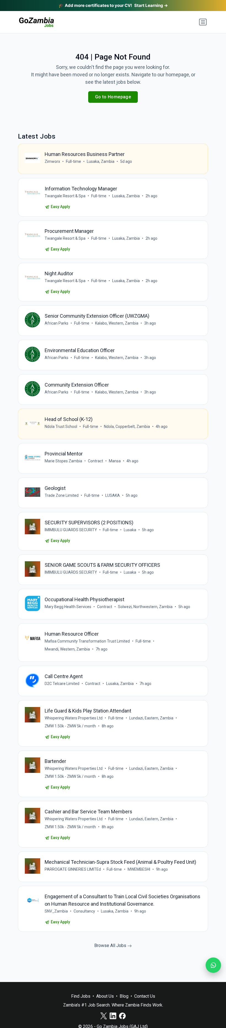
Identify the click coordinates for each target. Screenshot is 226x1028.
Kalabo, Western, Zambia (116, 323)
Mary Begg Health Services (68, 607)
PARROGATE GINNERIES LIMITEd (73, 869)
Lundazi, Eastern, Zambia (151, 718)
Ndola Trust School (61, 426)
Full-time (73, 161)
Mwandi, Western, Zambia (67, 649)
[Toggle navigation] (203, 22)
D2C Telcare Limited (62, 683)
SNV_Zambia (56, 911)
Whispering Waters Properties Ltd (74, 718)
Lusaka (130, 530)
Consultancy (84, 911)
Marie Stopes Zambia (63, 461)
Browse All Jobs (110, 945)
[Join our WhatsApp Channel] (213, 965)
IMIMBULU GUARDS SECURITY (71, 530)
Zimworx (52, 161)
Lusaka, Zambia (100, 161)
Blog (124, 996)
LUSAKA (112, 495)
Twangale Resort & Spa (65, 196)
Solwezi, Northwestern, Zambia (145, 607)
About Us (105, 996)
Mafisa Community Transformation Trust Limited (87, 641)
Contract (95, 461)
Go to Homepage (113, 96)
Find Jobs (80, 996)
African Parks (56, 323)
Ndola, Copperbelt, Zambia (127, 426)
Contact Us (144, 996)
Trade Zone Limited (62, 495)
